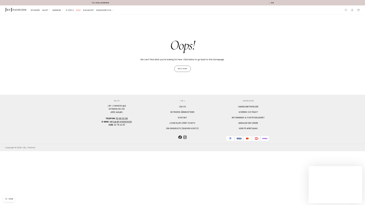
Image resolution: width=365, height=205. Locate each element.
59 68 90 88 (122, 118)
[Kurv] (358, 10)
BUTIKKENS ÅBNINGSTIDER (182, 112)
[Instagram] (185, 137)
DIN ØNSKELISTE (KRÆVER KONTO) (182, 128)
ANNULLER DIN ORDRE (248, 123)
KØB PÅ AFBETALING (248, 128)
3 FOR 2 (70, 10)
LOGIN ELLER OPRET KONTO (182, 123)
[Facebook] (180, 137)
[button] (345, 10)
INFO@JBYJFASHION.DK (121, 121)
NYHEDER (35, 10)
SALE (78, 10)
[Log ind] (352, 10)
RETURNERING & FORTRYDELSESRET (248, 117)
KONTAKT (182, 117)
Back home (182, 69)
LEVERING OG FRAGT (248, 112)
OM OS (182, 106)
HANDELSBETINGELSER (248, 106)
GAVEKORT (88, 10)
